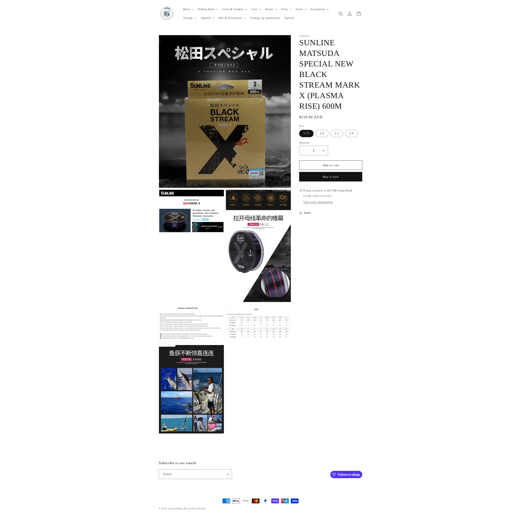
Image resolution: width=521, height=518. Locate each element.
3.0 (351, 133)
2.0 (322, 133)
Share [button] (307, 212)
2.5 (337, 133)
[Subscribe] (227, 474)
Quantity (304, 142)
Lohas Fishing (175, 508)
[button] (188, 9)
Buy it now (331, 176)
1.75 (306, 133)
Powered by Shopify (195, 508)
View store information (318, 202)
